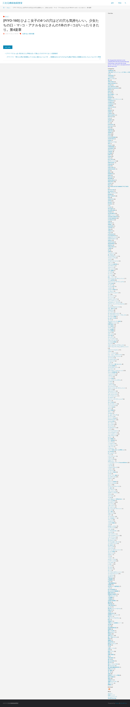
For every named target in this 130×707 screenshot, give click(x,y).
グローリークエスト (113, 350)
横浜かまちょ (111, 632)
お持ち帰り (111, 324)
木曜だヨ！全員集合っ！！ (115, 623)
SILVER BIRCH (111, 213)
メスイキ (110, 532)
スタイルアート (112, 391)
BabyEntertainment (113, 88)
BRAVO (110, 96)
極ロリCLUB (111, 630)
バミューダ (111, 459)
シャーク (110, 377)
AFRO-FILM (110, 82)
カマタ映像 (111, 331)
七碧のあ (25, 34)
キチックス (111, 334)
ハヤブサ (110, 465)
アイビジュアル (112, 258)
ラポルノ (110, 554)
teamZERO (111, 226)
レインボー (111, 562)
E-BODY (110, 113)
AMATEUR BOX (112, 83)
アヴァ (109, 259)
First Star (110, 126)
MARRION (110, 173)
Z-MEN (109, 248)
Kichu (109, 158)
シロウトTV (111, 385)
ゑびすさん (111, 577)
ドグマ (109, 429)
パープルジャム (112, 445)
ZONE (109, 251)
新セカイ (110, 616)
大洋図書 (110, 597)
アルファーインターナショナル (116, 281)
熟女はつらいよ (112, 643)
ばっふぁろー (111, 453)
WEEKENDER (111, 243)
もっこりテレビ (112, 539)
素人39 (109, 659)
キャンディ (111, 337)
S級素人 (110, 224)
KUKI (109, 166)
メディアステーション (113, 535)
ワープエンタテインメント (115, 572)
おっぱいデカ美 (112, 318)
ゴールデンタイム (112, 359)
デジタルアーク (112, 427)
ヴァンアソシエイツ (113, 293)
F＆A (109, 118)
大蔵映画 (110, 599)
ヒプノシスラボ (112, 483)
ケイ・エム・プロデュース (115, 354)
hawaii (109, 140)
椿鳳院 (109, 629)
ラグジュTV (111, 546)
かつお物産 (111, 329)
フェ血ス (110, 488)
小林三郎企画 (111, 605)
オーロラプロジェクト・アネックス (117, 315)
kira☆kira (110, 159)
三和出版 (110, 578)
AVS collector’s (112, 86)
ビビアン (110, 478)
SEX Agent (110, 208)
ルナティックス (112, 559)
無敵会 (109, 640)
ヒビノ (109, 480)
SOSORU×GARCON (113, 216)
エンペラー (111, 312)
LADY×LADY (111, 167)
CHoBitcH (110, 102)
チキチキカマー (112, 419)
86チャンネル (111, 78)
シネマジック (111, 375)
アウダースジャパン (113, 261)
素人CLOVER (111, 661)
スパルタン (111, 397)
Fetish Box (110, 124)
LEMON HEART (112, 169)
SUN (109, 221)
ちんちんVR (111, 421)
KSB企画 (110, 164)
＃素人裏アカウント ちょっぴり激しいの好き (119, 73)
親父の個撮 (111, 677)
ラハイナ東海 (111, 551)
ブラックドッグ (112, 491)
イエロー (110, 288)
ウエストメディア (112, 299)
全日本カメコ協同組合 (113, 586)
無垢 (109, 638)
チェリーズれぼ (112, 418)
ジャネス (110, 381)
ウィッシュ (111, 297)
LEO (109, 170)
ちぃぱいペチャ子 (112, 415)
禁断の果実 (111, 654)
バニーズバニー (112, 456)
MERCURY (110, 181)
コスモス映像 (111, 366)
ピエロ (109, 473)
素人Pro (110, 662)
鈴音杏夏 (31, 34)
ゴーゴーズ (111, 358)
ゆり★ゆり (111, 545)
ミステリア (111, 521)
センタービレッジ (112, 404)
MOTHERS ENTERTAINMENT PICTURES (118, 186)
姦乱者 (109, 602)
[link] (125, 3)
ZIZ (109, 250)
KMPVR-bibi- (111, 162)
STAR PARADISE (112, 218)
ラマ (109, 556)
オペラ (109, 320)
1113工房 (110, 77)
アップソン (111, 273)
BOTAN (110, 93)
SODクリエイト (112, 215)
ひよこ (9, 7)
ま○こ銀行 (110, 511)
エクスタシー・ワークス (114, 302)
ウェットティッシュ (113, 300)
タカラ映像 (111, 410)
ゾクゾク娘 (111, 407)
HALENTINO (111, 139)
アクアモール (111, 266)
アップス (110, 272)
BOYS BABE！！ (112, 94)
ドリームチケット (112, 434)
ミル (109, 524)
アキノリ (110, 262)
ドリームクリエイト (113, 431)
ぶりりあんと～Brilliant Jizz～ (115, 499)
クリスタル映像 (112, 342)
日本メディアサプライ (113, 618)
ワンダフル (111, 575)
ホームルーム (111, 507)
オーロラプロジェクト (113, 313)
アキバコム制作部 (112, 264)
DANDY (110, 112)
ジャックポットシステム (114, 380)
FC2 (109, 123)
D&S (109, 108)
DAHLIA (110, 110)
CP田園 (110, 105)
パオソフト (111, 446)
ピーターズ (111, 470)
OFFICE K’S (110, 199)
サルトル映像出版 (112, 372)
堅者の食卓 (111, 592)
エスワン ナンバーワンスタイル (116, 304)
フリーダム (111, 496)
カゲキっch (111, 327)
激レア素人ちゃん (112, 637)
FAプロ (109, 121)
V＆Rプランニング (112, 237)
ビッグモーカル (112, 477)
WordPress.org (112, 698)
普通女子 (110, 621)
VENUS (110, 240)
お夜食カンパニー (112, 323)
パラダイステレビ (112, 467)
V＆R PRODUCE (112, 235)
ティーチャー (111, 423)
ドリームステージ (112, 432)
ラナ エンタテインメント (114, 550)
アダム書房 (111, 270)
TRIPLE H (110, 231)
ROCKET (110, 202)
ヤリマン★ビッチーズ (113, 542)
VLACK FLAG (111, 242)
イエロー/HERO (112, 289)
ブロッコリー (111, 505)
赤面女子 (110, 680)
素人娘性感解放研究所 (113, 667)
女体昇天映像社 (112, 600)
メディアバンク (112, 537)
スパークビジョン (112, 396)
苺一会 (109, 672)
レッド (109, 565)
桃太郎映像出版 (112, 627)
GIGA (109, 134)
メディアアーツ (112, 534)
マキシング (111, 513)
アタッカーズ (111, 269)
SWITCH (110, 223)
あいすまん (111, 254)
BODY (109, 91)
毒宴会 (109, 634)
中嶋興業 (110, 580)
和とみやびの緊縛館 (113, 591)
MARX (109, 175)
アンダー (110, 285)
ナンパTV (110, 442)
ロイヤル (110, 569)
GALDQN (110, 129)
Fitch (109, 127)
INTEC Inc (110, 150)
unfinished (111, 234)
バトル (109, 454)
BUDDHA (110, 97)
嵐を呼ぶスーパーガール (114, 608)
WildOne (110, 245)
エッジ (109, 305)
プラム (109, 494)
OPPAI (109, 201)
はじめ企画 (111, 451)
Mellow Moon (111, 180)
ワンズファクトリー (113, 573)
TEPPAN (110, 227)
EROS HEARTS (111, 115)
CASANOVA (111, 101)
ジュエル (110, 383)
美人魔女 (110, 670)
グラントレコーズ (112, 340)
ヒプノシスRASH (112, 481)
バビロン (110, 458)
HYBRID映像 (111, 147)
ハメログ (110, 464)
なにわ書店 (111, 439)
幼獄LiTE (110, 610)
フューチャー (111, 489)
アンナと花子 (111, 286)
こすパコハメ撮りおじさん (115, 364)
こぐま (109, 362)
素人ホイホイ (111, 665)
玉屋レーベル (111, 648)
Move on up (111, 189)
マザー (109, 515)
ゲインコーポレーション (114, 356)
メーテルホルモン (112, 531)
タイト (109, 408)
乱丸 (109, 581)
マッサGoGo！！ (112, 518)
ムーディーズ (111, 527)
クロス (109, 351)
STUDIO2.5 (111, 220)
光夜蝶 (109, 585)
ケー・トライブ (112, 353)
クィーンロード (112, 339)
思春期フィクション (113, 615)
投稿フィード (111, 695)
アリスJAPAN (111, 280)
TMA (109, 229)
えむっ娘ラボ (111, 308)
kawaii (109, 156)
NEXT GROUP (111, 196)
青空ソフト (111, 683)
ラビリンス (111, 553)
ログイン (110, 693)
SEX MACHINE (111, 210)
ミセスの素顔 (111, 523)
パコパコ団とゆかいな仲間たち (116, 450)
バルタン (110, 469)
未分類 (109, 624)
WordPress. (123, 703)
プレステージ (111, 502)
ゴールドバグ (111, 361)
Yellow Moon (111, 247)
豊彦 (109, 678)
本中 (109, 626)
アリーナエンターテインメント (116, 278)
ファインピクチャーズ (113, 486)
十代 (109, 588)
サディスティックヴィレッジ (115, 370)
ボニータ (110, 510)
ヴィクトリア (111, 296)
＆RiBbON (110, 70)
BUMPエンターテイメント (114, 99)
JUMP (109, 154)
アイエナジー (111, 253)
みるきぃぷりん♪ (112, 526)
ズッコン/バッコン (113, 392)
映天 (109, 619)
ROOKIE (110, 204)
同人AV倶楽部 (111, 589)
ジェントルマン (112, 374)
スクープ (110, 389)
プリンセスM (111, 500)
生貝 (109, 650)
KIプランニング (112, 161)
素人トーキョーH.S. (113, 664)
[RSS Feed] (109, 689)
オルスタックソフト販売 (114, 321)
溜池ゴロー (111, 635)
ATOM (109, 85)
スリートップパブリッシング (115, 399)
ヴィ (109, 294)
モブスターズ (111, 540)
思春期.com (111, 613)
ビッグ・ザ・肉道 (112, 475)
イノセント (111, 291)
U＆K (109, 232)
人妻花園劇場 (111, 583)
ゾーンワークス (112, 405)
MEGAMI (110, 178)
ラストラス (111, 548)
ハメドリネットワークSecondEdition (117, 462)
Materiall (110, 177)
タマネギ (110, 413)
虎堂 (109, 673)
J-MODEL (110, 151)
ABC (109, 80)
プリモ (109, 497)
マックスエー (111, 516)
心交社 (109, 611)
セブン (109, 400)
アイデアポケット (112, 256)
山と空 (109, 607)
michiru (110, 183)
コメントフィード (112, 696)
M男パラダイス (112, 193)
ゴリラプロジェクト (113, 367)
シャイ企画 (111, 378)
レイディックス (112, 561)
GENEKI (110, 132)
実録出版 (110, 604)
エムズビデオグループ (113, 307)
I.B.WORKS (110, 148)
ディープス (111, 424)
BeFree (110, 89)
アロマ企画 (111, 283)
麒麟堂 (109, 684)
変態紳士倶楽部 (112, 594)
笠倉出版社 (111, 658)
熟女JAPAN (110, 642)
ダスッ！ (110, 412)
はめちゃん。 (111, 461)
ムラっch (110, 529)
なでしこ (110, 437)
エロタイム (111, 310)
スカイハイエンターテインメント (116, 388)
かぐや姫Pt (111, 326)
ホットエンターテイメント (115, 508)
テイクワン (111, 426)
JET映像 (110, 153)
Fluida (117, 703)
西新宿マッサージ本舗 (113, 675)
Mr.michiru (110, 191)
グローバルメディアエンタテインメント (118, 346)
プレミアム (111, 504)
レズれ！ (110, 564)
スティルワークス (112, 394)
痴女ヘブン (111, 651)
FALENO (110, 120)
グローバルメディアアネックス (116, 345)
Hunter (110, 145)
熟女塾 (109, 645)
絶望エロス (111, 669)
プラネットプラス (112, 492)
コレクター (111, 369)
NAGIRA (110, 194)
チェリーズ (111, 416)
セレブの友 (111, 402)
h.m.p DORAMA (112, 137)
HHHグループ (111, 142)
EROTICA (110, 116)
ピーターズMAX (112, 472)
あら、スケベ (111, 277)
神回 (109, 653)
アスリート (111, 267)
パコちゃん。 (111, 448)
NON (109, 197)
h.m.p (109, 135)
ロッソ (109, 570)
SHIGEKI (110, 212)
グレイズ (110, 343)
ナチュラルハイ (112, 435)
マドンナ (110, 519)
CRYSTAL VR (111, 107)
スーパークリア (112, 386)
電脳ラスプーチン (112, 681)
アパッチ (110, 275)
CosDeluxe (111, 104)
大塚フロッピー (112, 596)
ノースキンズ (111, 443)
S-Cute (110, 207)
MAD (109, 172)
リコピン (110, 558)
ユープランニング (112, 543)
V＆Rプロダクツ (112, 239)
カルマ (109, 332)
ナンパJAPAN (111, 440)
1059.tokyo (111, 75)
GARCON (110, 131)
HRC (109, 143)
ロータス (110, 567)
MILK (109, 185)
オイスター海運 (112, 316)
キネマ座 (110, 335)
